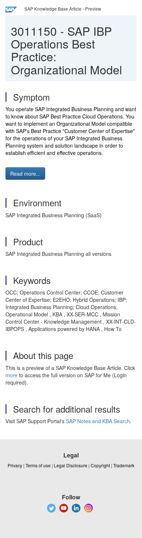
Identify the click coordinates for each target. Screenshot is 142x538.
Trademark (123, 465)
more (11, 375)
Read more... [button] (25, 173)
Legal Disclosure (70, 465)
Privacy (15, 465)
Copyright (100, 465)
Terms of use (38, 465)
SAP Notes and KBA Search (98, 421)
